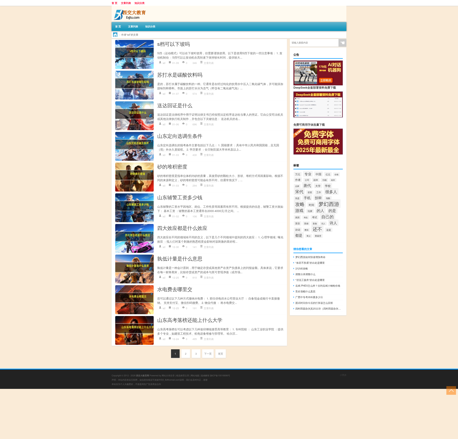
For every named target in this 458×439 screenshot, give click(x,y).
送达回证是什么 (174, 105)
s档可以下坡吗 (173, 43)
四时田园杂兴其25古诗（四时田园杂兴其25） (319, 308)
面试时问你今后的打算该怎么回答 (314, 303)
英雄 (306, 223)
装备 (315, 223)
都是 (298, 235)
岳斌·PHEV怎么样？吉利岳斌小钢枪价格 (317, 285)
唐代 (307, 185)
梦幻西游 (328, 203)
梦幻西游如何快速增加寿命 (310, 257)
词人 (323, 223)
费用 (306, 229)
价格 (336, 174)
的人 (320, 210)
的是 (332, 210)
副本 (315, 180)
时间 (311, 205)
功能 (324, 180)
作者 (298, 180)
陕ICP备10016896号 (220, 375)
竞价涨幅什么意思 (305, 291)
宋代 (299, 191)
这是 (328, 229)
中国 (318, 174)
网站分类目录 (168, 375)
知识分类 (140, 3)
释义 (309, 236)
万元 (297, 174)
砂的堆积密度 (172, 166)
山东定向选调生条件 (179, 135)
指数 (328, 198)
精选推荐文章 (182, 375)
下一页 (208, 353)
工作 (318, 192)
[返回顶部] (450, 390)
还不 (317, 228)
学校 (328, 186)
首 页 (114, 3)
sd (164, 63)
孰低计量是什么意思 (179, 258)
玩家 (310, 211)
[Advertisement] (107, 414)
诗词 (297, 229)
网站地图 (195, 375)
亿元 (328, 174)
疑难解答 (205, 375)
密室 (310, 192)
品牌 (297, 186)
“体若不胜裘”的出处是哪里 (310, 262)
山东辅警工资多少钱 (179, 197)
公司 (307, 179)
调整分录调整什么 (305, 274)
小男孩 (343, 374)
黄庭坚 (318, 235)
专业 (307, 173)
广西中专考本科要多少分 (309, 297)
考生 (306, 217)
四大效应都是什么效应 (182, 227)
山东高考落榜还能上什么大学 (189, 319)
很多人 (331, 191)
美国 (297, 217)
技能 (318, 197)
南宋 (333, 180)
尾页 (220, 353)
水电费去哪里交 (174, 289)
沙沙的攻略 (301, 268)
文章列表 (126, 3)
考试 (314, 217)
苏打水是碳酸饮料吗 (179, 74)
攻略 (299, 204)
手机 (307, 197)
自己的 (327, 216)
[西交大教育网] (130, 7)
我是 (297, 198)
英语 (297, 223)
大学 (318, 186)
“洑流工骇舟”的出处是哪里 (310, 280)
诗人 (333, 222)
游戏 (299, 210)
